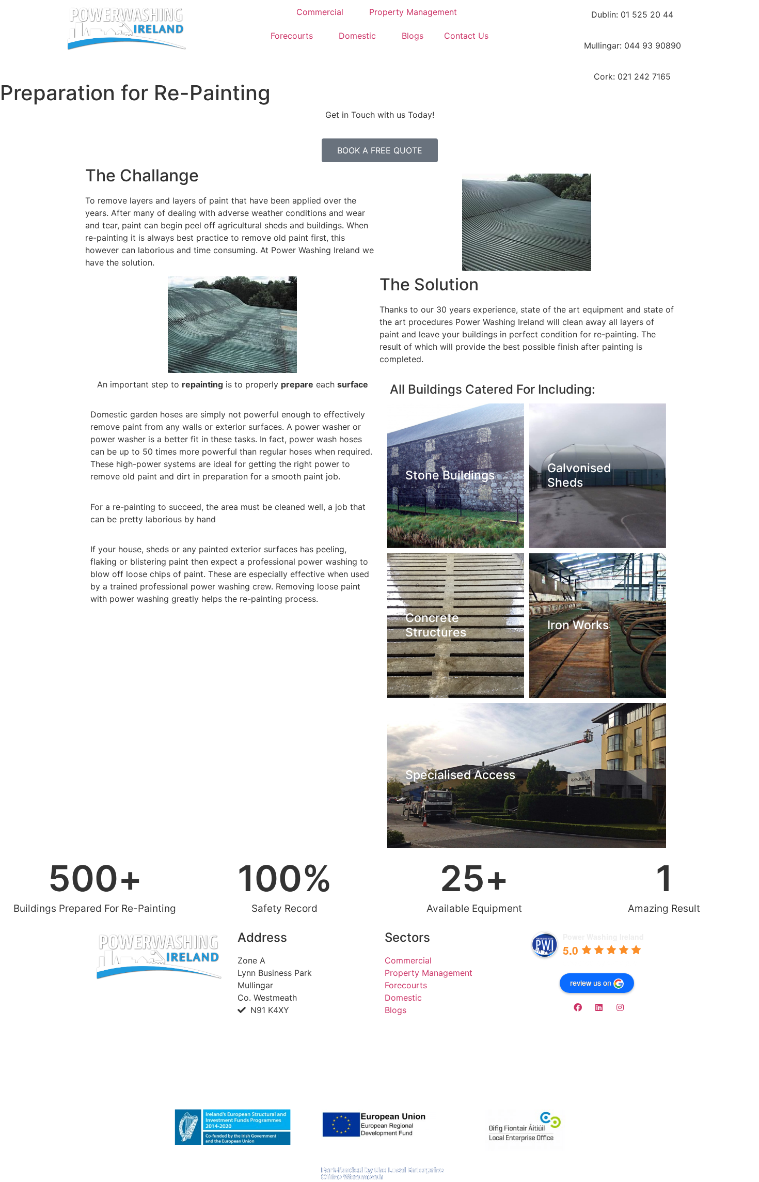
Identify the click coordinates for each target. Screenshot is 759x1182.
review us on (590, 982)
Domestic (357, 35)
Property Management (413, 12)
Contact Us (466, 35)
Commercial (319, 12)
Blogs (412, 35)
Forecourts (292, 35)
